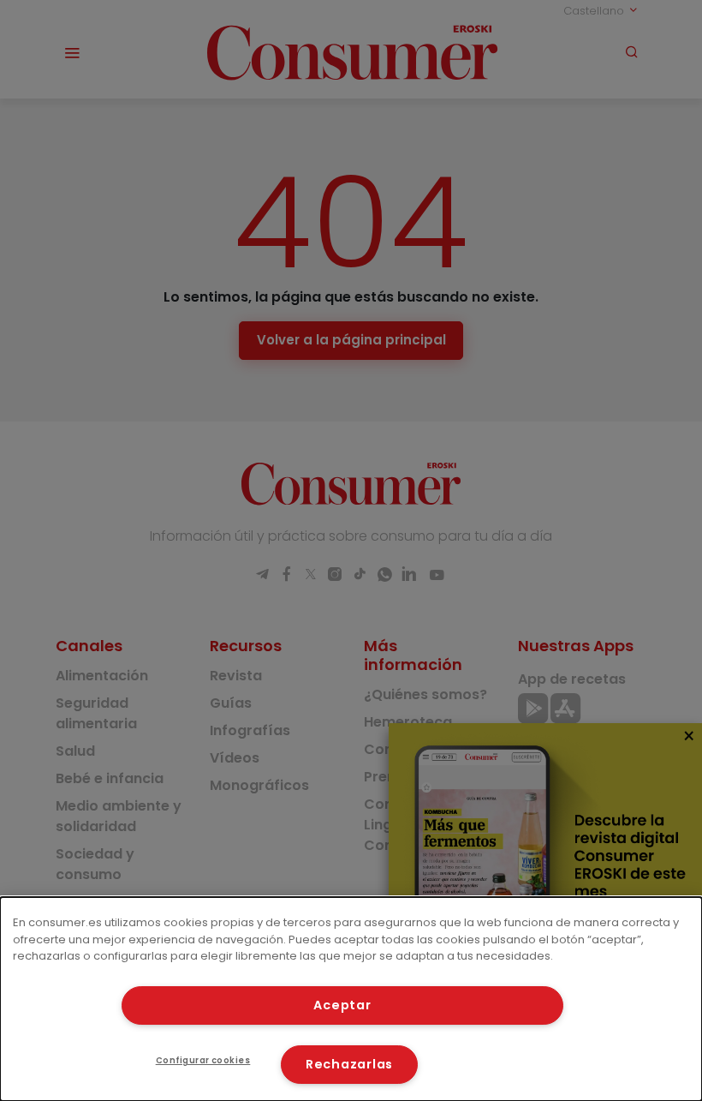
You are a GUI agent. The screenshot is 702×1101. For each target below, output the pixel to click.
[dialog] (351, 999)
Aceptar (342, 1005)
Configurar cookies (203, 1060)
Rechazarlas (349, 1064)
